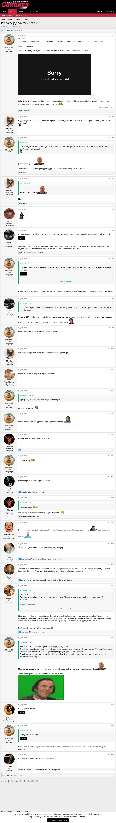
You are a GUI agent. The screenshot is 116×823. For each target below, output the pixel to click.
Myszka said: (24, 142)
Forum (12, 11)
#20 (112, 565)
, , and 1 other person (41, 559)
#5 (113, 209)
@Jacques (22, 374)
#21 (112, 586)
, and (31, 517)
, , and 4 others (32, 492)
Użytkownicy (33, 11)
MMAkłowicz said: (26, 395)
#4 (113, 179)
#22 (112, 638)
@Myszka (22, 39)
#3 (113, 138)
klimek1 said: (24, 642)
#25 (112, 754)
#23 (112, 705)
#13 (112, 413)
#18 (112, 523)
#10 (112, 349)
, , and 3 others (47, 580)
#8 (113, 299)
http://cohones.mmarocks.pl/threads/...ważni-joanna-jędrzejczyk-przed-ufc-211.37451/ (70, 41)
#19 (112, 544)
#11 (112, 370)
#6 (113, 230)
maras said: (23, 263)
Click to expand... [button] (66, 282)
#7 (113, 259)
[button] (24, 11)
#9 (113, 328)
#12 (112, 391)
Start (4, 11)
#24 (112, 726)
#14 (112, 435)
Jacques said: (24, 183)
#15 (112, 456)
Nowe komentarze (7, 15)
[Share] (109, 35)
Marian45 (6, 26)
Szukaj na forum (20, 15)
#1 (113, 35)
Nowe (20, 11)
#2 (113, 117)
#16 (112, 477)
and (32, 253)
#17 (112, 498)
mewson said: (24, 730)
